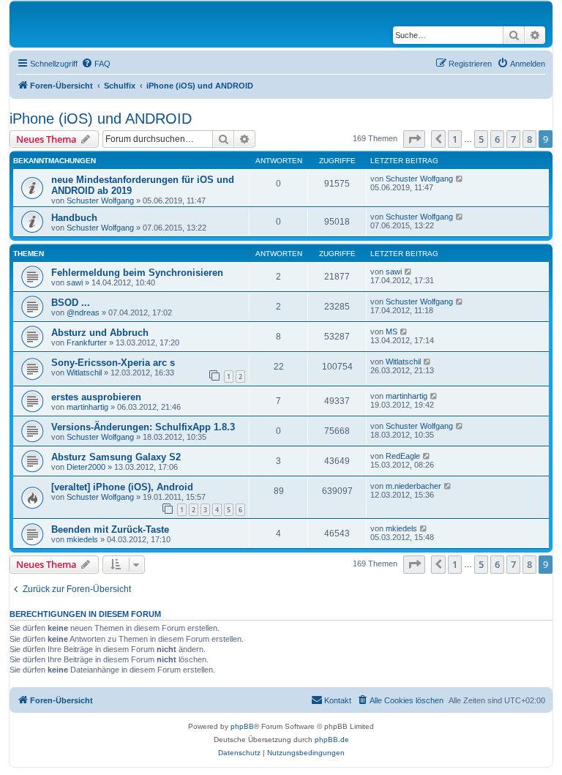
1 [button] (454, 139)
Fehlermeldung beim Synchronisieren (137, 272)
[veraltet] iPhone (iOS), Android (122, 487)
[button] (414, 139)
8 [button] (529, 139)
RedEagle (403, 456)
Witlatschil (84, 372)
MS (391, 331)
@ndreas (83, 312)
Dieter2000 (86, 467)
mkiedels (82, 539)
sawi (75, 282)
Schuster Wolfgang (100, 200)
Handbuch (74, 217)
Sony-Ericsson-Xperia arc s (113, 362)
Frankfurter (87, 342)
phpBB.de (332, 739)
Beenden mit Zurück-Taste (110, 529)
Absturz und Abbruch (100, 332)
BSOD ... (70, 302)
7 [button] (513, 139)
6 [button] (497, 139)
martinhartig (87, 407)
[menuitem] (95, 63)
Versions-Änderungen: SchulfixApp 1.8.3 (143, 427)
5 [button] (481, 139)
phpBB (242, 726)
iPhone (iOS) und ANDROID (101, 119)
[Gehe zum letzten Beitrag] (460, 178)
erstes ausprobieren (96, 397)
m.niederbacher (413, 486)
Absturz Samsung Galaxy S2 (116, 457)
